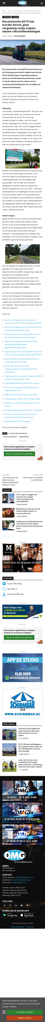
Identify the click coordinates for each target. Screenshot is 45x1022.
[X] (17, 467)
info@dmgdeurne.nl (19, 882)
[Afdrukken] (28, 467)
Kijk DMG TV (12, 589)
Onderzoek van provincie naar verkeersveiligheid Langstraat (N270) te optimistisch (21, 369)
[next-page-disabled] (7, 535)
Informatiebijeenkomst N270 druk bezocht (22, 383)
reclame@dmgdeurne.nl (21, 880)
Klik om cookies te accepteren (19, 454)
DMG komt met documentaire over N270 (21, 394)
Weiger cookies (24, 1018)
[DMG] (26, 3)
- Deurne (10, 11)
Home (4, 11)
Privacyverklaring (17, 927)
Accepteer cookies (24, 1012)
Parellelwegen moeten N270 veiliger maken (22, 399)
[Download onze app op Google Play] (10, 917)
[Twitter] (10, 905)
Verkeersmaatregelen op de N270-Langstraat (23, 410)
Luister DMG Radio (14, 583)
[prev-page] (3, 535)
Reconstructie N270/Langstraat (17, 421)
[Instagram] (16, 905)
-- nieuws (15, 17)
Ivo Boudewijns (20, 36)
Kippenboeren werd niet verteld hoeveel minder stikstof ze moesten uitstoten (28, 511)
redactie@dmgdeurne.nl (24, 877)
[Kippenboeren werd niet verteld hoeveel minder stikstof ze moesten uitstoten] (8, 513)
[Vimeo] (27, 905)
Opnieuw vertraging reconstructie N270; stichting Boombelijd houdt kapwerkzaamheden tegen (21, 344)
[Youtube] (21, 905)
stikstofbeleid (24, 437)
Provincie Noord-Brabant (18, 433)
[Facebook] (12, 467)
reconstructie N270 (10, 437)
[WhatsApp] (22, 467)
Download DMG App (15, 594)
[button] (22, 557)
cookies (23, 1001)
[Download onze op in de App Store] (27, 917)
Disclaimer (30, 927)
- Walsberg (6, 17)
